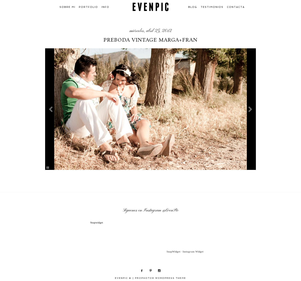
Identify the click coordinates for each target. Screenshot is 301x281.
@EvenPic (170, 210)
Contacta (236, 7)
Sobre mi (67, 7)
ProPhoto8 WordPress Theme (160, 278)
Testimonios (212, 7)
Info (105, 7)
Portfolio (88, 7)
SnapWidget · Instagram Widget (185, 251)
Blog (192, 7)
